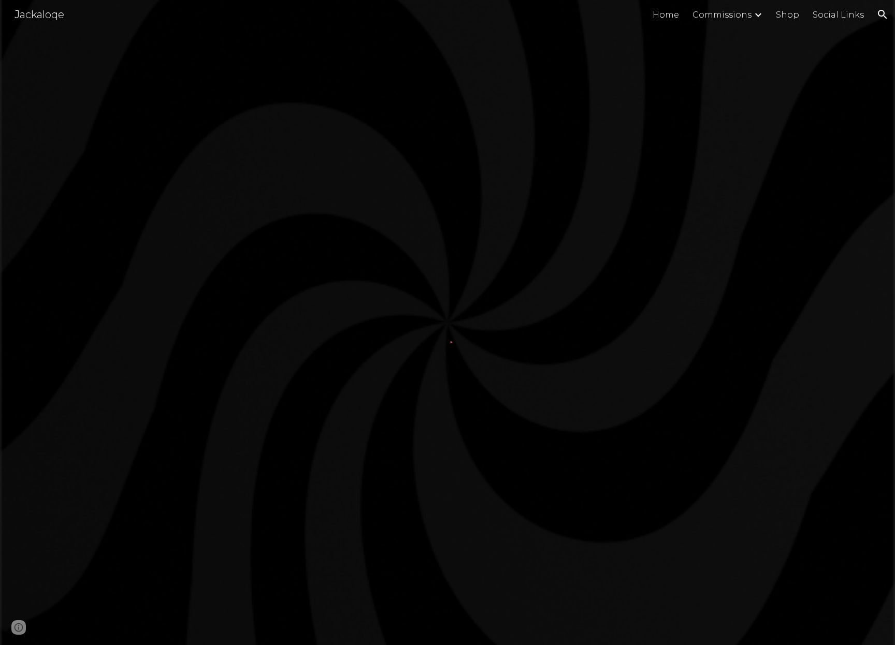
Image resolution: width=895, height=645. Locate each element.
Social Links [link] (838, 15)
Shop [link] (787, 15)
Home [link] (666, 15)
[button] (882, 14)
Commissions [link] (722, 15)
